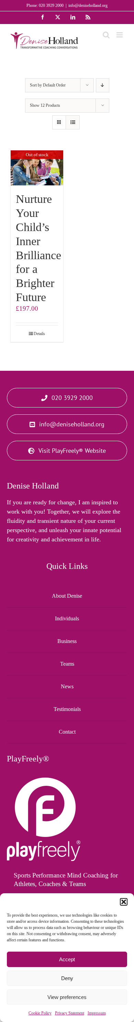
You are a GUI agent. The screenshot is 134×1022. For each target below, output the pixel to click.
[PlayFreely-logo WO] (43, 780)
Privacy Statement (69, 1013)
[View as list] (72, 122)
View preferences (67, 997)
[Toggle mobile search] (106, 34)
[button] (123, 901)
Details (39, 333)
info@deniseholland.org (88, 5)
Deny (67, 978)
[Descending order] (102, 85)
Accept (67, 959)
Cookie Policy (40, 1013)
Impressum (97, 1013)
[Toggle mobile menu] (120, 34)
